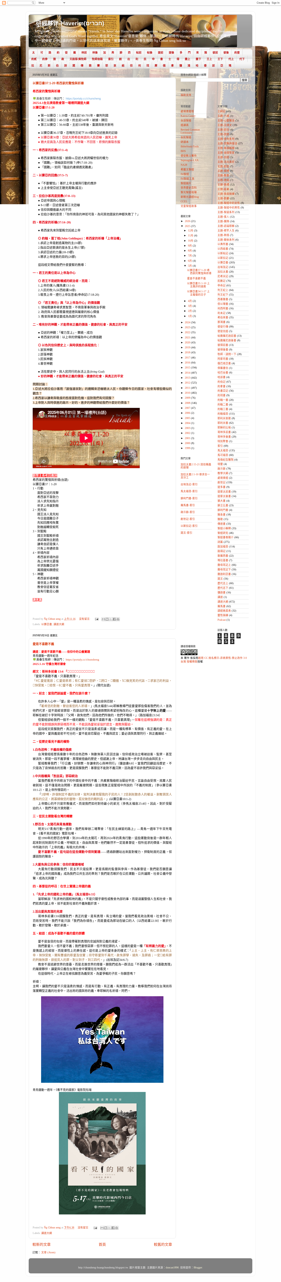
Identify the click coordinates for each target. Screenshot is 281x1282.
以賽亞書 (46, 624)
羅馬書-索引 (188, 505)
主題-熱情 (223, 235)
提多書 (222, 487)
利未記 (222, 313)
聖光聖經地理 (189, 192)
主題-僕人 (223, 216)
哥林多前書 (224, 432)
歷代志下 (223, 587)
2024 (188, 322)
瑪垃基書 (223, 560)
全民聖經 (186, 137)
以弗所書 (223, 244)
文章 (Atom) (48, 1252)
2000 (188, 443)
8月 (190, 250)
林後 (95, 52)
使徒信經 (223, 331)
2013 (188, 377)
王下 (220, 58)
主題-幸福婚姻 (226, 148)
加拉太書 (223, 271)
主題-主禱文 (225, 125)
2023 (188, 327)
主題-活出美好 (226, 161)
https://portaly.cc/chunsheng (83, 98)
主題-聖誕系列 (226, 212)
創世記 (222, 482)
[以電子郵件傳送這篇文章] (103, 619)
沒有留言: (85, 618)
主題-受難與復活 (227, 143)
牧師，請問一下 (227, 354)
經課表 (185, 125)
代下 (242, 58)
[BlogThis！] (107, 619)
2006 (188, 413)
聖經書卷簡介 (226, 537)
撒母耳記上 (224, 564)
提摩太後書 (224, 496)
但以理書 (223, 303)
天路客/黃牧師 (78, 58)
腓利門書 (223, 510)
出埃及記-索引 (189, 484)
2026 (188, 221)
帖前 (138, 52)
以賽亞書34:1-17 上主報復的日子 (198, 293)
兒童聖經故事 (189, 206)
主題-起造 (223, 166)
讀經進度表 (224, 610)
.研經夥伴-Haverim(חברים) (69, 23)
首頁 (102, 1245)
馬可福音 (223, 455)
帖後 (149, 52)
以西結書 (223, 248)
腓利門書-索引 (189, 498)
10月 (191, 240)
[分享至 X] (111, 619)
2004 (188, 423)
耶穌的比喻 (224, 427)
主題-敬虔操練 (226, 193)
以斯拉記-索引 (189, 525)
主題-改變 (223, 134)
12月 (191, 230)
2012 (188, 382)
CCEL (184, 201)
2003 (188, 428)
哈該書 (222, 377)
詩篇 (220, 542)
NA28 (184, 164)
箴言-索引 (186, 532)
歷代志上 (223, 583)
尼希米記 (223, 276)
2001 (188, 438)
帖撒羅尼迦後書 (227, 340)
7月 (190, 255)
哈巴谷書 (223, 372)
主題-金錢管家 (226, 152)
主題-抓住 (223, 129)
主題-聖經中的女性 (229, 203)
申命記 (222, 285)
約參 (45, 58)
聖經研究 (223, 533)
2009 (188, 397)
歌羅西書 (223, 555)
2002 (188, 433)
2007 (188, 408)
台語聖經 (186, 120)
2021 (188, 337)
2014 (188, 372)
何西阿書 (223, 308)
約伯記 (222, 381)
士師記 (222, 111)
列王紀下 (223, 294)
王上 (209, 58)
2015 (188, 367)
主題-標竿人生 (226, 230)
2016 (188, 362)
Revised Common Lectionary (190, 131)
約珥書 (222, 395)
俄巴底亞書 (224, 363)
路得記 (222, 551)
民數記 (222, 280)
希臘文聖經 (187, 169)
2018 (188, 352)
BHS (183, 151)
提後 (171, 52)
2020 (188, 342)
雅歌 (220, 519)
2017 (188, 357)
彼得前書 (223, 345)
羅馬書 (222, 606)
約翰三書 (223, 409)
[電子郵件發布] (96, 618)
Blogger (198, 1267)
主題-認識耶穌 (226, 226)
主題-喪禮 (223, 184)
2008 (188, 403)
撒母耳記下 (224, 569)
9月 (190, 245)
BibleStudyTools (190, 146)
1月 (190, 316)
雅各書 (222, 514)
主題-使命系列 (226, 138)
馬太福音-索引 (189, 491)
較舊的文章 (163, 1245)
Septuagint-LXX (190, 160)
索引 (111, 58)
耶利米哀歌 (224, 418)
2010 (188, 392)
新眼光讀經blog (190, 196)
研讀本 (185, 141)
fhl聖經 (185, 174)
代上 (231, 58)
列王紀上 (223, 290)
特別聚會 (223, 441)
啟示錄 (222, 468)
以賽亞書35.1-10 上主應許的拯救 (198, 285)
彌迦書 (222, 592)
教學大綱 (223, 473)
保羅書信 (223, 368)
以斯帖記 (223, 253)
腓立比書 (223, 505)
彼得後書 (223, 349)
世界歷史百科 (189, 187)
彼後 (226, 52)
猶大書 (222, 500)
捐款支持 (186, 95)
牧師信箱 (97, 58)
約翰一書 (223, 399)
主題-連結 (223, 180)
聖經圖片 (186, 183)
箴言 (220, 578)
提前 (160, 52)
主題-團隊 (223, 221)
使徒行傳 (223, 326)
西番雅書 (223, 299)
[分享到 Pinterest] (118, 619)
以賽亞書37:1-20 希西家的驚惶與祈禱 (58, 83)
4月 (190, 301)
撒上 (187, 58)
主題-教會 (223, 175)
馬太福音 (223, 450)
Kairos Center (188, 115)
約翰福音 (223, 413)
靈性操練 (223, 615)
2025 (188, 226)
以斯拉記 (223, 257)
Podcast (222, 619)
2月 (190, 310)
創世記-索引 (188, 519)
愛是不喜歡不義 (43, 644)
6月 (190, 260)
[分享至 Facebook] (114, 619)
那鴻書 (222, 322)
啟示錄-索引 (188, 512)
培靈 (220, 464)
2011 (188, 387)
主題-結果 (223, 189)
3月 (190, 306)
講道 (220, 597)
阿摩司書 (223, 358)
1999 (188, 448)
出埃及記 (223, 267)
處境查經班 (187, 111)
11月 (191, 235)
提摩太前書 (224, 491)
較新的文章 (41, 1245)
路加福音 (223, 546)
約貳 (34, 58)
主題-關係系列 (226, 239)
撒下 (198, 58)
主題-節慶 (223, 198)
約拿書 (222, 386)
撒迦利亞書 (224, 574)
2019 (188, 347)
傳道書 (222, 523)
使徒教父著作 (189, 155)
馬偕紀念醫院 (226, 459)
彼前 (215, 52)
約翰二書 (223, 404)
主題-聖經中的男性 (229, 207)
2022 (188, 332)
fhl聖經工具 (187, 178)
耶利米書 (223, 422)
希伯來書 (223, 317)
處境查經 (223, 477)
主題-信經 (223, 157)
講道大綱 (59, 624)
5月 (190, 265)
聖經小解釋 (224, 528)
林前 (84, 52)
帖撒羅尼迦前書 (227, 335)
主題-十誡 (223, 115)
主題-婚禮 (223, 170)
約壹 (237, 52)
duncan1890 (172, 1267)
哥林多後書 (224, 436)
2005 (188, 418)
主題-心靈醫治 (226, 120)
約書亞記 (223, 390)
